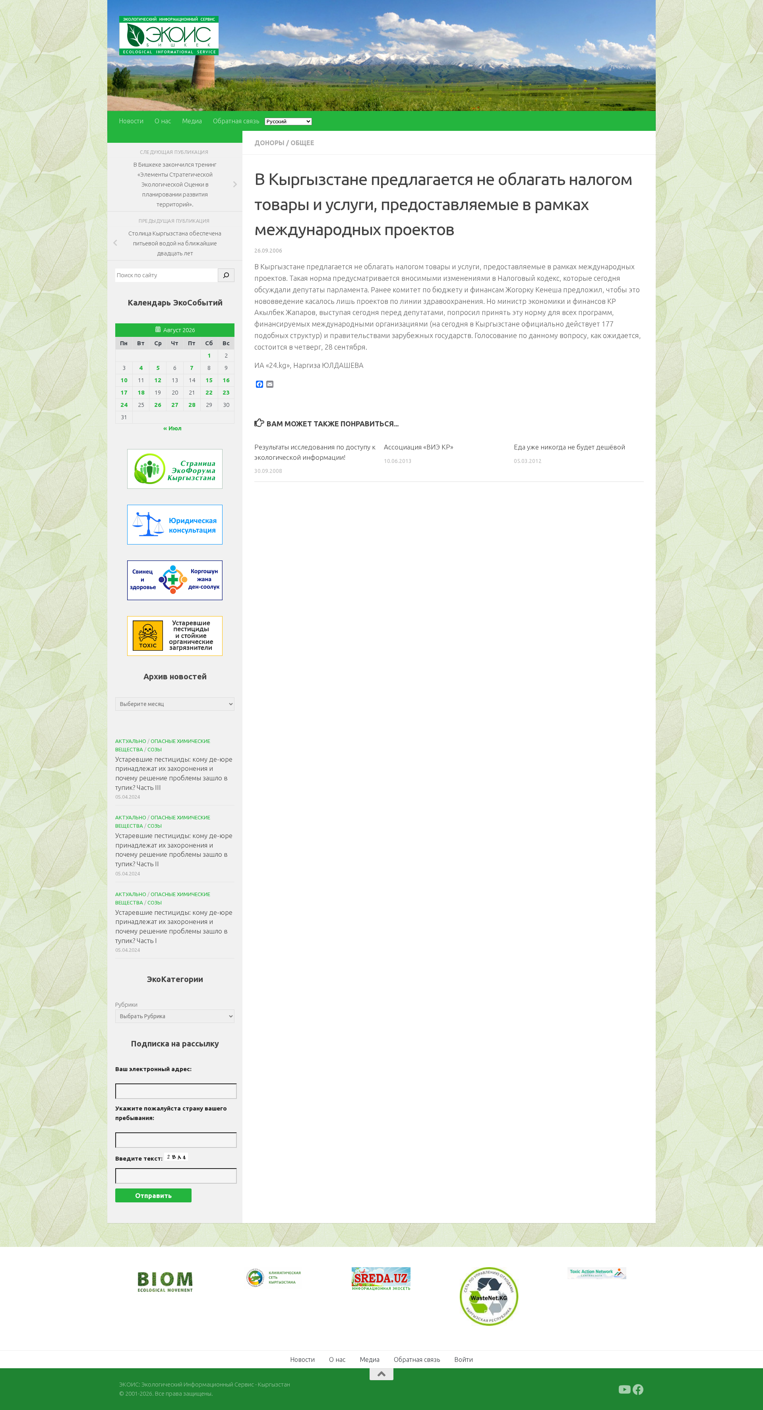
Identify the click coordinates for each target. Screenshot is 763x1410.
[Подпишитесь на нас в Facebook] (638, 1388)
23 (226, 392)
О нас (163, 120)
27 (174, 404)
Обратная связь (236, 120)
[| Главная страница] (169, 35)
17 (124, 392)
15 (209, 380)
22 (209, 392)
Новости (131, 120)
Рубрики (126, 1004)
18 (141, 392)
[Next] (286, 1283)
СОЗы (154, 749)
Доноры (269, 142)
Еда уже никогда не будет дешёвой (569, 447)
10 (124, 380)
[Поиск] (226, 275)
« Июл (172, 428)
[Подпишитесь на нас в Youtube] (623, 1388)
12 (157, 380)
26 (157, 404)
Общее (302, 142)
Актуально (130, 741)
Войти (463, 1358)
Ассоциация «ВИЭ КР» (418, 447)
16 (226, 380)
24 (124, 404)
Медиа (192, 120)
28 (192, 404)
